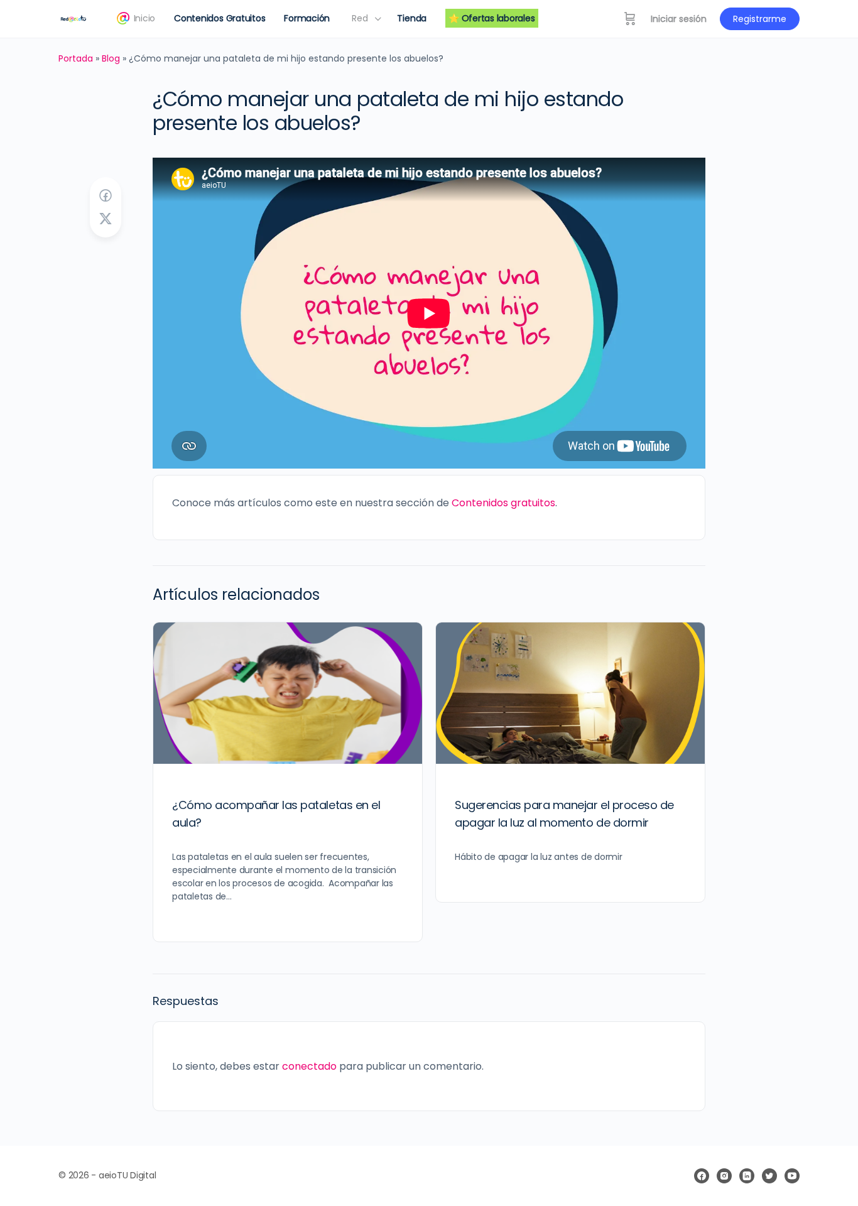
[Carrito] (630, 19)
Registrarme (759, 19)
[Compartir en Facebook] (105, 196)
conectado (309, 1066)
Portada (75, 58)
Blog (111, 58)
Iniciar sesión (679, 19)
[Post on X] (105, 219)
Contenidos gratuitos (503, 503)
